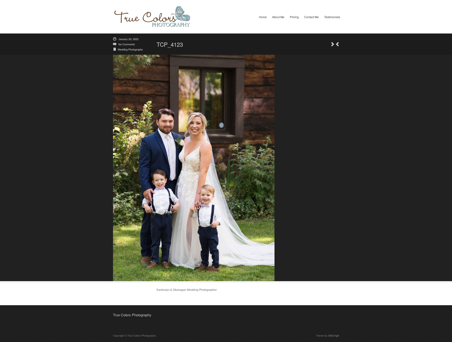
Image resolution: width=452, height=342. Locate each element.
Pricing (294, 17)
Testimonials (332, 17)
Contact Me (311, 17)
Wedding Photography (130, 49)
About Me (278, 17)
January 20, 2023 (128, 39)
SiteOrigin (333, 335)
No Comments (126, 44)
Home (263, 17)
